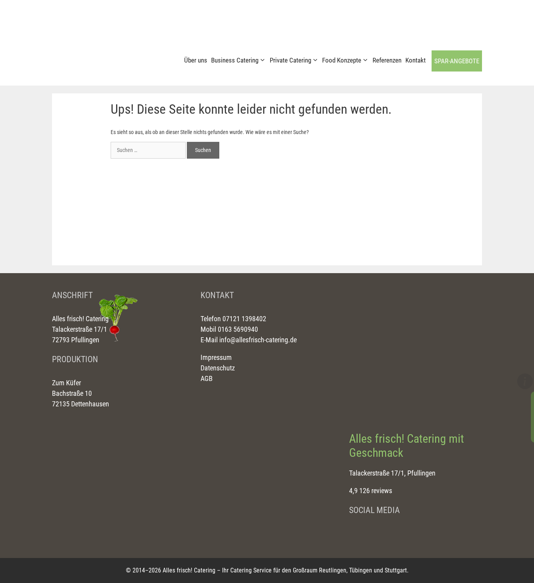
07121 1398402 (243, 319)
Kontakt (415, 60)
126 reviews (375, 490)
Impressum (216, 357)
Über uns (195, 60)
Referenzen (387, 60)
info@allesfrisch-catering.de (258, 340)
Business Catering (234, 60)
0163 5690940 (237, 329)
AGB (207, 378)
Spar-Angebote (456, 61)
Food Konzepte (341, 60)
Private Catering (290, 60)
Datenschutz (218, 368)
